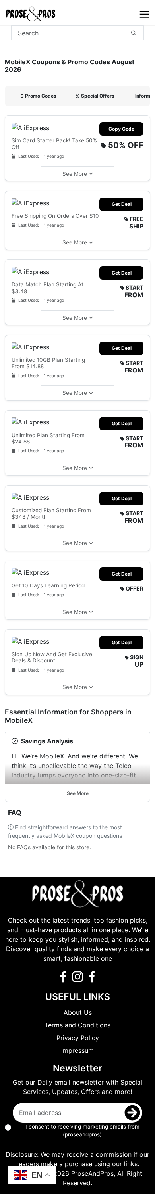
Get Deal (122, 204)
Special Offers (95, 96)
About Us (78, 1012)
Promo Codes (40, 96)
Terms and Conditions (77, 1025)
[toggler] (144, 14)
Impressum (77, 1050)
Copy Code (121, 129)
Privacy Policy (77, 1038)
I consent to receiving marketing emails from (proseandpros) (82, 1130)
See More (78, 793)
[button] (77, 173)
